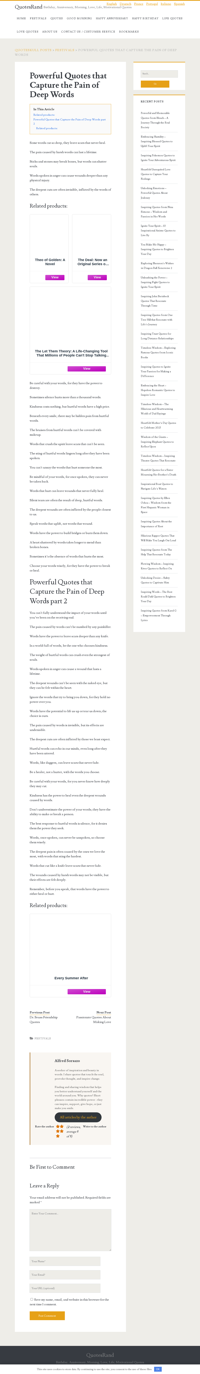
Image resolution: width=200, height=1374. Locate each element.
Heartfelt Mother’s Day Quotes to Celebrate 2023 (158, 425)
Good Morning (79, 18)
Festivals (38, 18)
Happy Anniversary (112, 18)
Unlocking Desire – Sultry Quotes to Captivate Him (155, 580)
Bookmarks (129, 31)
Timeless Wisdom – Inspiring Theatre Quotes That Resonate (158, 458)
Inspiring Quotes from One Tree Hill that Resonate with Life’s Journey (157, 320)
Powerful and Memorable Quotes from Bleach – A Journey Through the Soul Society (155, 120)
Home (21, 18)
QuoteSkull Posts (33, 50)
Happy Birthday (145, 18)
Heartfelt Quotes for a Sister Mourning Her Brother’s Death (158, 472)
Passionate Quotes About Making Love (93, 1019)
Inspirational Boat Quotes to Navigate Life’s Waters (157, 486)
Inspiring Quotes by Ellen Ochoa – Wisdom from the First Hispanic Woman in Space (156, 505)
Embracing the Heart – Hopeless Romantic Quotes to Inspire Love (158, 390)
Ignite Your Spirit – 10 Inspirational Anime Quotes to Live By (158, 230)
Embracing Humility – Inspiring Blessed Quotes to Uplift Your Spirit (157, 141)
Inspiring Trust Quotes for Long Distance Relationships (157, 336)
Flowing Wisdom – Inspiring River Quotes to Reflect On (157, 566)
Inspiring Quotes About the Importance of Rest (156, 524)
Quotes (56, 18)
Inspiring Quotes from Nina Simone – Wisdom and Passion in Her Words (157, 212)
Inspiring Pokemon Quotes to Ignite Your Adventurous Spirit (158, 158)
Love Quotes (27, 31)
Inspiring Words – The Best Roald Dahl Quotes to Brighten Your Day (158, 596)
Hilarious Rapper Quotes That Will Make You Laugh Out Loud (158, 538)
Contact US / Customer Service (88, 31)
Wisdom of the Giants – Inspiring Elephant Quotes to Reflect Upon (157, 441)
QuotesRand (28, 7)
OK (158, 1369)
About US (49, 31)
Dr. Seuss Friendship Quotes (44, 1019)
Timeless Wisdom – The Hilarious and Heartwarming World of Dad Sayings (157, 409)
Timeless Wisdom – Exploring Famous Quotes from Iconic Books (158, 352)
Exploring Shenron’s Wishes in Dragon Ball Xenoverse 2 (157, 266)
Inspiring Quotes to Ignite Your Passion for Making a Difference (156, 371)
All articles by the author (78, 1117)
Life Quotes (172, 18)
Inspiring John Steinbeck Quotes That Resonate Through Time (155, 301)
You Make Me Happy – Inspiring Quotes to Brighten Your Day (157, 249)
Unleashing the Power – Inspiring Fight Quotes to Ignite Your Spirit (155, 282)
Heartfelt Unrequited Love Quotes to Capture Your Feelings (156, 174)
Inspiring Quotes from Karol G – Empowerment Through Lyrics (158, 615)
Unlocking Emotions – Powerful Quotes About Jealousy (154, 193)
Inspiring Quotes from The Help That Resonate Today (156, 552)
